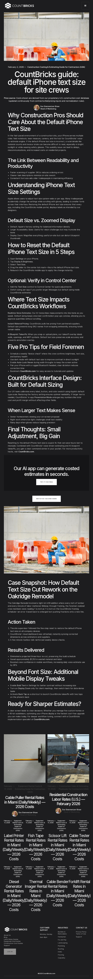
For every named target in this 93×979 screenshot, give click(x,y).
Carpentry (61, 958)
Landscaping (62, 943)
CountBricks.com (28, 371)
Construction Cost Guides (13, 943)
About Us (7, 935)
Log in (10, 951)
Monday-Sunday (46, 934)
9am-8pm (43, 937)
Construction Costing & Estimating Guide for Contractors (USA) (56, 67)
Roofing (61, 949)
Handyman (62, 937)
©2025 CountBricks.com (46, 973)
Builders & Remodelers (62, 933)
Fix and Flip (62, 940)
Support (7, 945)
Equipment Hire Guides (12, 941)
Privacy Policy (81, 932)
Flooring (61, 955)
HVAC (60, 952)
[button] (85, 5)
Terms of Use (81, 934)
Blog (5, 937)
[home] (19, 5)
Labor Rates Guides (11, 939)
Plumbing (61, 946)
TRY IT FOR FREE (46, 482)
